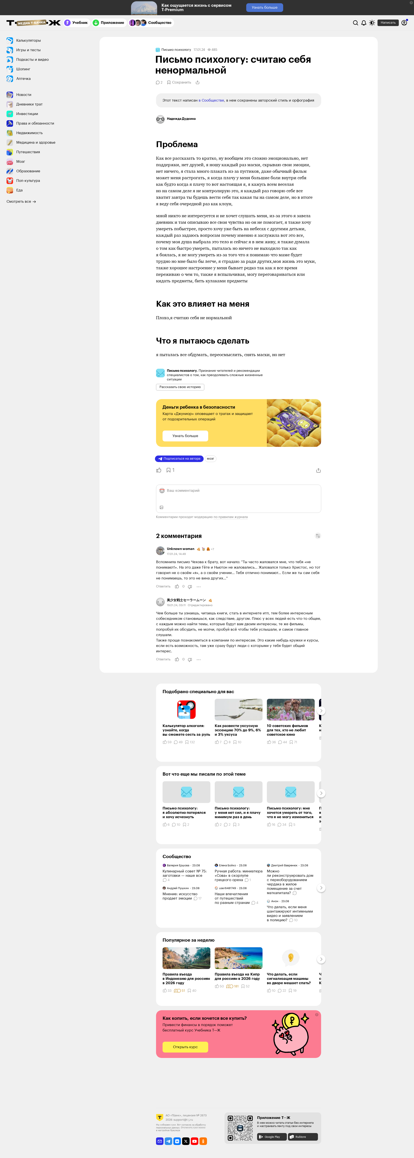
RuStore (301, 1136)
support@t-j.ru (183, 1119)
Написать (388, 22)
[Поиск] (355, 23)
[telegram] (168, 1141)
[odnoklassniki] (203, 1141)
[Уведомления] (364, 23)
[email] (160, 1141)
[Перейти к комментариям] (295, 893)
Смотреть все (19, 201)
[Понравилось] (157, 470)
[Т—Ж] (34, 23)
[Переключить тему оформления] (372, 23)
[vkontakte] (177, 1141)
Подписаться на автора (182, 458)
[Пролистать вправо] (321, 710)
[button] (411, 2)
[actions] (198, 587)
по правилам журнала (231, 517)
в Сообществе (211, 100)
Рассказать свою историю (180, 387)
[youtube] (194, 1141)
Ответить (163, 586)
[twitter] (186, 1141)
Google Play (272, 1136)
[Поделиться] (197, 82)
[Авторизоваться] (404, 23)
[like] (177, 586)
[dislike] (190, 587)
